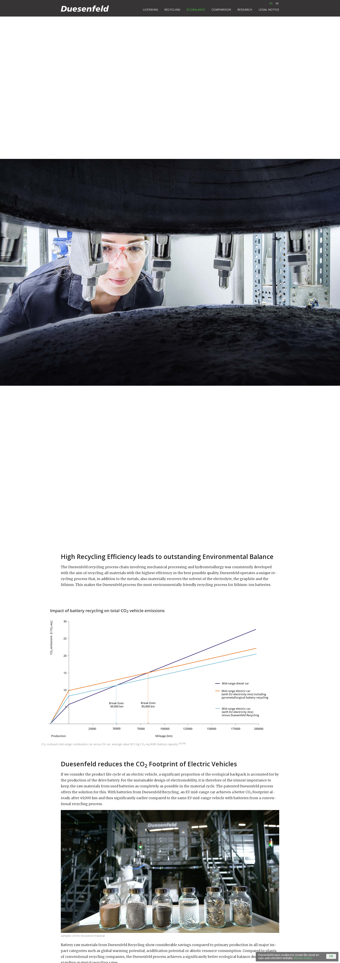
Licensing (150, 9)
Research (244, 9)
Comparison (221, 9)
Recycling (172, 9)
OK (331, 956)
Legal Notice (269, 9)
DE (277, 3)
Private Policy (303, 958)
